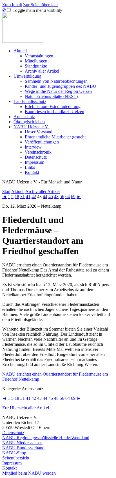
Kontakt (32, 172)
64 (67, 196)
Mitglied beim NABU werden (29, 473)
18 (17, 196)
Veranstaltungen (39, 55)
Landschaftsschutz (30, 101)
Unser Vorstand (38, 131)
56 (62, 196)
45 (50, 196)
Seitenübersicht (15, 457)
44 (45, 196)
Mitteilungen (36, 61)
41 (28, 196)
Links (30, 167)
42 (34, 196)
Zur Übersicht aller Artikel (25, 407)
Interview (33, 147)
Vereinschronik (38, 152)
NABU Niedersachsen (22, 442)
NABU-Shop (14, 452)
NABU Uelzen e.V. (31, 126)
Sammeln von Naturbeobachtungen (56, 81)
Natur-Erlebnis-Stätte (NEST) (51, 96)
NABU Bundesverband (23, 447)
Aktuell (20, 50)
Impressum (34, 162)
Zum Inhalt (12, 4)
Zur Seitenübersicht (40, 4)
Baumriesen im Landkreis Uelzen (54, 111)
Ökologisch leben (29, 121)
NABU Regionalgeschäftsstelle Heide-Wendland (45, 437)
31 (22, 196)
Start (6, 191)
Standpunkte (36, 66)
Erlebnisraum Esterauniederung (53, 106)
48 (56, 196)
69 (73, 196)
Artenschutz (24, 116)
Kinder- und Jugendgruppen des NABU (60, 86)
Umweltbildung (27, 76)
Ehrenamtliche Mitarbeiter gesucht (55, 136)
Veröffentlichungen (42, 142)
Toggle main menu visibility (37, 10)
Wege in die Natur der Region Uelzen (58, 91)
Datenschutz (36, 157)
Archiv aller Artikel (42, 71)
